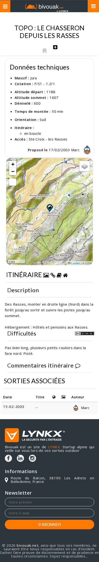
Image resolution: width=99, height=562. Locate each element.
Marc (76, 149)
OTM (88, 263)
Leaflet (75, 263)
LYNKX (54, 446)
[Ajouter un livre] (59, 275)
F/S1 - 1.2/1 (44, 83)
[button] (49, 207)
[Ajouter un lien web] (52, 275)
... (37, 406)
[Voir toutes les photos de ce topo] (46, 275)
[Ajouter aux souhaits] (44, 49)
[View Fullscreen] (12, 182)
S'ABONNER (49, 524)
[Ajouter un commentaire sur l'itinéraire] (77, 365)
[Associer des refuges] (65, 275)
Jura (33, 78)
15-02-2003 (14, 406)
